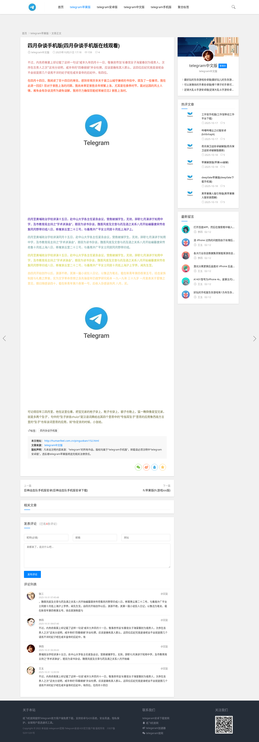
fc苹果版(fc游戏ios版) (156, 490)
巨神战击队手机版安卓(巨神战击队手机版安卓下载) (56, 490)
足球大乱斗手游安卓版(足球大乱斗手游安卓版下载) (212, 89)
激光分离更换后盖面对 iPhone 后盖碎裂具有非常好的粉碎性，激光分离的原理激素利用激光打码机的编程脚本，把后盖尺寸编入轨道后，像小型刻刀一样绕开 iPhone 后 (214, 266)
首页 (61, 7)
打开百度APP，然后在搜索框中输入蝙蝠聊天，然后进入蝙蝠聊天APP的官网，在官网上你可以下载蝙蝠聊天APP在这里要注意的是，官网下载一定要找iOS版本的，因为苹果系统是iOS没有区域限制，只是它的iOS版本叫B (214, 227)
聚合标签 (183, 7)
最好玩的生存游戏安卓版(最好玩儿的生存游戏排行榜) (213, 79)
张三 (41, 593)
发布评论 (32, 574)
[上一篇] (4, 338)
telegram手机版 (161, 7)
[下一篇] (254, 338)
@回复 (164, 593)
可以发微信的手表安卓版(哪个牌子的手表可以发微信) (213, 84)
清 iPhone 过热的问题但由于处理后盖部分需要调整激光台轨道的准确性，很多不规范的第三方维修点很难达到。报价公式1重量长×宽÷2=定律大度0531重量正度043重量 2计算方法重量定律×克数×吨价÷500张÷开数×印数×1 (214, 240)
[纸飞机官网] (32, 11)
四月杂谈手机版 (48, 430)
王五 (41, 668)
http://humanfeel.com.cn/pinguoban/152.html (71, 440)
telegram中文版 (134, 7)
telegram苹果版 (80, 7)
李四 (41, 620)
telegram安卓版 (107, 7)
